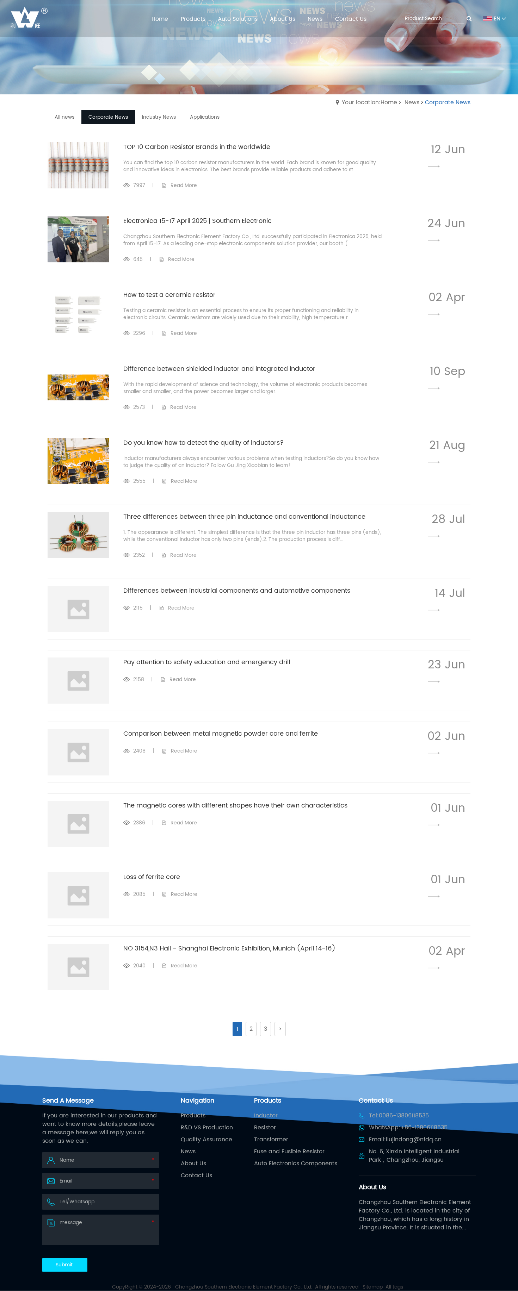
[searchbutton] (469, 18)
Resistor (265, 1127)
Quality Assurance (206, 1139)
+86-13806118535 (424, 1127)
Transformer (271, 1139)
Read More (184, 185)
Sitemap (373, 1287)
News (412, 102)
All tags (394, 1287)
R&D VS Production (207, 1127)
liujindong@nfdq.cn (414, 1139)
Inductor (266, 1115)
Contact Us (196, 1175)
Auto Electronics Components (295, 1163)
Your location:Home (369, 102)
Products (193, 1115)
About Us (193, 1163)
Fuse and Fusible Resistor (289, 1151)
